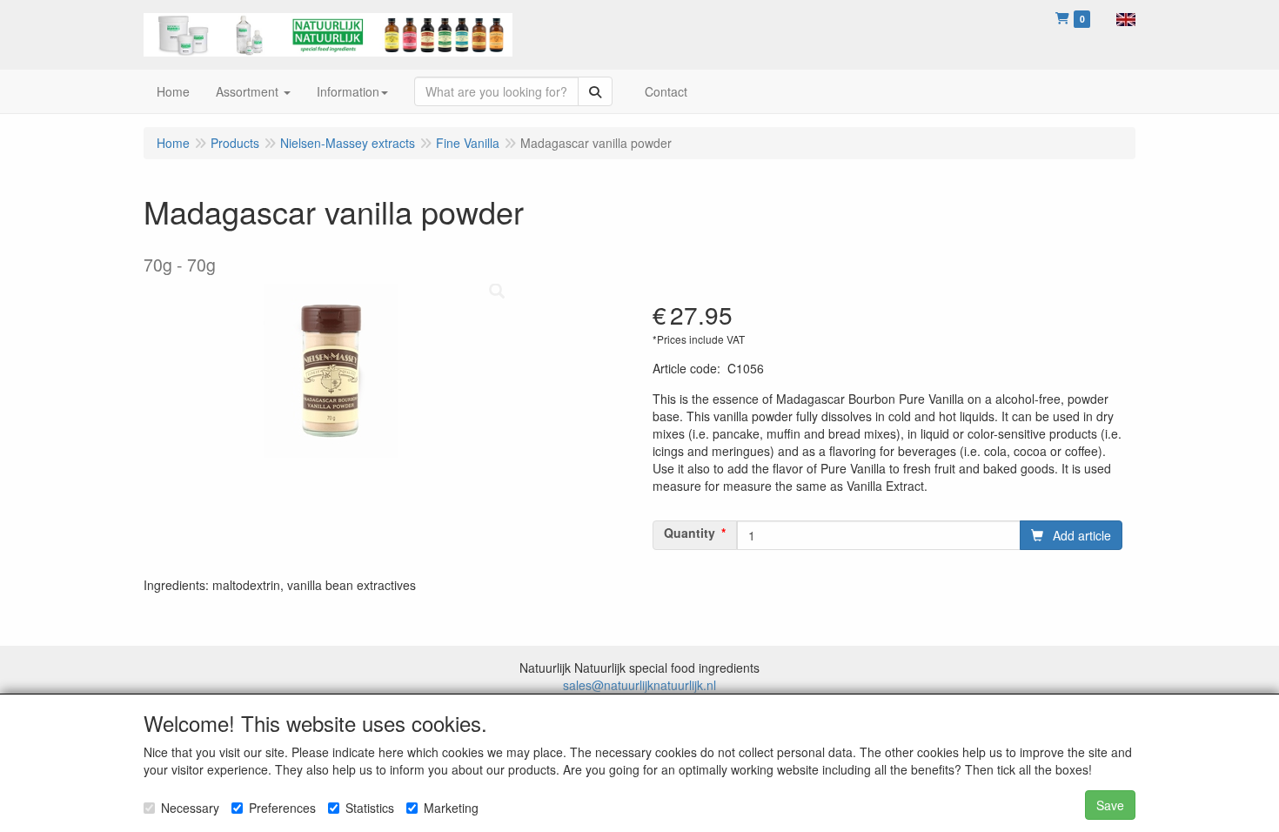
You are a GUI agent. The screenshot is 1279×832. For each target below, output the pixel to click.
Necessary (190, 807)
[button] (1125, 17)
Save (1110, 805)
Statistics (369, 807)
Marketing (451, 807)
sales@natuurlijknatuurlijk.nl (639, 685)
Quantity (689, 533)
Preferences (282, 807)
